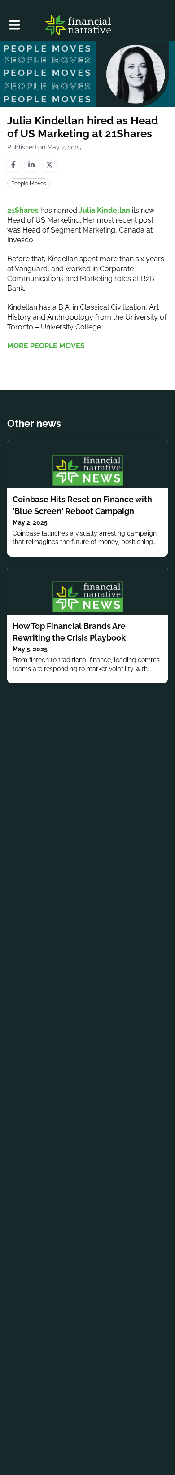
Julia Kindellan (104, 210)
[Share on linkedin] (31, 164)
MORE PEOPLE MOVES (46, 346)
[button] (14, 25)
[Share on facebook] (13, 164)
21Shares (23, 210)
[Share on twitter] (49, 164)
